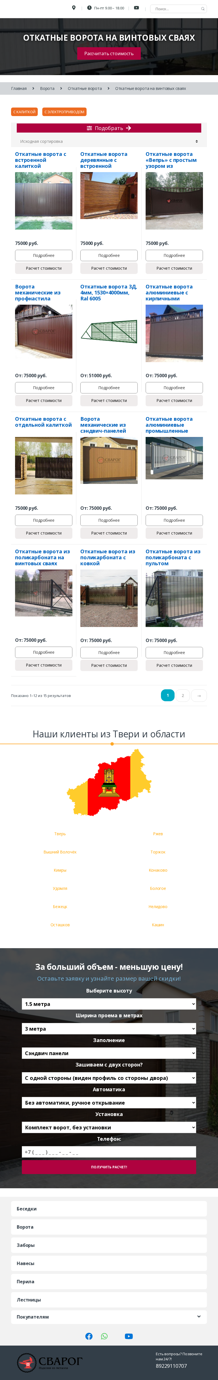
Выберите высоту (109, 990)
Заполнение (109, 1040)
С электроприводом (65, 111)
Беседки (27, 1209)
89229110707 (171, 1365)
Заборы (26, 1245)
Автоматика (109, 1089)
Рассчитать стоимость (109, 53)
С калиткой (24, 111)
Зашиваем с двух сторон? (109, 1064)
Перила (25, 1281)
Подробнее (43, 255)
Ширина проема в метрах (109, 1015)
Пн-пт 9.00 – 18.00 (108, 8)
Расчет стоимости (44, 268)
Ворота (47, 88)
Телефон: (109, 1139)
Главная (19, 88)
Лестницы (29, 1300)
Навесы (25, 1263)
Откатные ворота (85, 88)
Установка (109, 1114)
